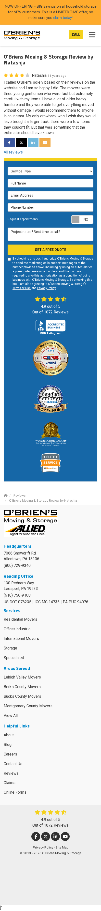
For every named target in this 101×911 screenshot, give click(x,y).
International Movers (21, 638)
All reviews (13, 152)
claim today (62, 17)
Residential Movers (20, 619)
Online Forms (15, 792)
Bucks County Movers (22, 696)
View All (11, 715)
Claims (9, 782)
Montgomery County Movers (28, 706)
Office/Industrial (17, 629)
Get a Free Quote (50, 249)
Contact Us (13, 763)
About (9, 735)
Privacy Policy (46, 288)
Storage (10, 648)
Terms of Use (22, 288)
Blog (8, 744)
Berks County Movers (22, 686)
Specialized (14, 657)
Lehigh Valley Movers (22, 677)
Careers (10, 754)
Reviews (11, 773)
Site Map (62, 847)
